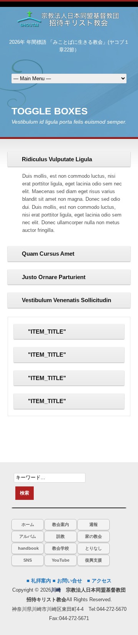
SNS (27, 560)
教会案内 (60, 524)
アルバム (27, 536)
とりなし (93, 548)
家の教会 (93, 536)
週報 (93, 524)
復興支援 (93, 560)
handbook (28, 548)
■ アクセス (99, 581)
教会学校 (60, 548)
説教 (60, 536)
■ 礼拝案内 (38, 581)
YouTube (60, 560)
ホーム (27, 524)
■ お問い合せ (67, 581)
